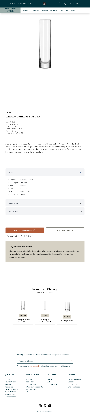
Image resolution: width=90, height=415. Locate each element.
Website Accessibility (34, 387)
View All (13, 3)
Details (11, 173)
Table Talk (30, 382)
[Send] (71, 361)
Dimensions (13, 203)
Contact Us (72, 384)
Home (7, 379)
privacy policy (35, 366)
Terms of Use (31, 389)
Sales (30, 3)
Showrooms (22, 3)
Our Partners (31, 384)
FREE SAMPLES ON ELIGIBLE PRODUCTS (10, 10)
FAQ (27, 392)
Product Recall (10, 392)
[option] (45, 45)
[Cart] (60, 4)
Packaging (13, 212)
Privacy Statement (12, 389)
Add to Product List (65, 230)
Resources (9, 387)
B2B (49, 382)
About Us (29, 379)
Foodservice (52, 384)
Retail (49, 379)
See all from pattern (45, 292)
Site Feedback (74, 387)
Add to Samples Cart (23, 230)
